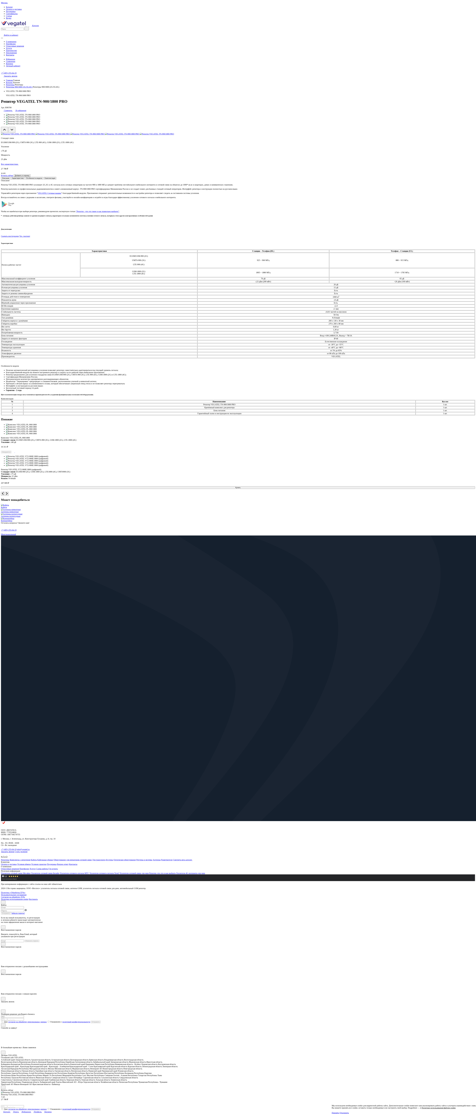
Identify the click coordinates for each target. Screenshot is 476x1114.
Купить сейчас (7, 175)
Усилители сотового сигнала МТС (74, 873)
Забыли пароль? (18, 913)
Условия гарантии (38, 864)
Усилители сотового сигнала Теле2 (104, 873)
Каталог (9, 7)
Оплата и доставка (14, 9)
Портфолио (11, 44)
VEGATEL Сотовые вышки (49, 193)
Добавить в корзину (22, 176)
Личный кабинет (13, 66)
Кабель (34, 860)
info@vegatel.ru (23, 849)
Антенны (157, 860)
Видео (8, 18)
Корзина (9, 64)
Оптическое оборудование (125, 860)
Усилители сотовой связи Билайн (45, 873)
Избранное (10, 59)
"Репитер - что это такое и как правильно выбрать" (97, 211)
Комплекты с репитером (20, 860)
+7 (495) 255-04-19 (8, 73)
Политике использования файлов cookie (439, 1108)
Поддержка (10, 11)
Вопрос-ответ (63, 864)
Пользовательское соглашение (14, 895)
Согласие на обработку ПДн (13, 897)
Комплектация (50, 178)
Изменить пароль (31, 941)
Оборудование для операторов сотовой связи (73, 860)
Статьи (9, 16)
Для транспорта (98, 860)
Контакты (10, 55)
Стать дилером (21, 852)
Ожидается (6, 452)
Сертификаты (12, 14)
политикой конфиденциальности (76, 1022)
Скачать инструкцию (10, 236)
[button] (350, 1113)
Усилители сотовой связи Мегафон (16, 873)
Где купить (53, 869)
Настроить (33, 899)
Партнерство (11, 50)
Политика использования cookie (14, 899)
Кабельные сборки (45, 860)
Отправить (6, 913)
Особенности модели (34, 178)
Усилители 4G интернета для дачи (190, 873)
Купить (238, 488)
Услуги (9, 48)
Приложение (11, 53)
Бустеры (109, 860)
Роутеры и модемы (144, 860)
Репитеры (10, 85)
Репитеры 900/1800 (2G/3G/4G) (19, 87)
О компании (11, 42)
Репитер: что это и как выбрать (162, 873)
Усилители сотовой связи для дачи (134, 873)
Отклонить (344, 1113)
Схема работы (42, 869)
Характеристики (18, 178)
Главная (9, 80)
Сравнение (10, 61)
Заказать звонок (7, 852)
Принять (335, 1113)
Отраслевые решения (15, 46)
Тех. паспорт (24, 236)
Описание (5, 178)
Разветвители (167, 860)
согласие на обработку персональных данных (27, 1022)
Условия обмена (24, 864)
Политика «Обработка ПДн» (13, 892)
